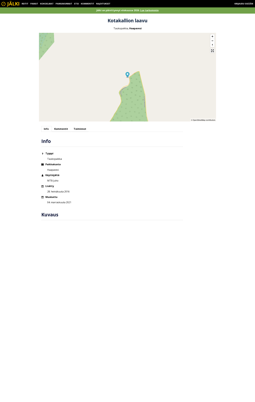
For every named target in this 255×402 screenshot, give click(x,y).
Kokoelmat (47, 3)
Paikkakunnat (64, 3)
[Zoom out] (212, 41)
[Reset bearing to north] (212, 45)
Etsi (76, 3)
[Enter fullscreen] (212, 51)
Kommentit (87, 3)
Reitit (25, 3)
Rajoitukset (103, 3)
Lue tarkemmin (149, 10)
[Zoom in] (212, 36)
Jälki (13, 3)
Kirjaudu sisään (243, 3)
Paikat (34, 3)
